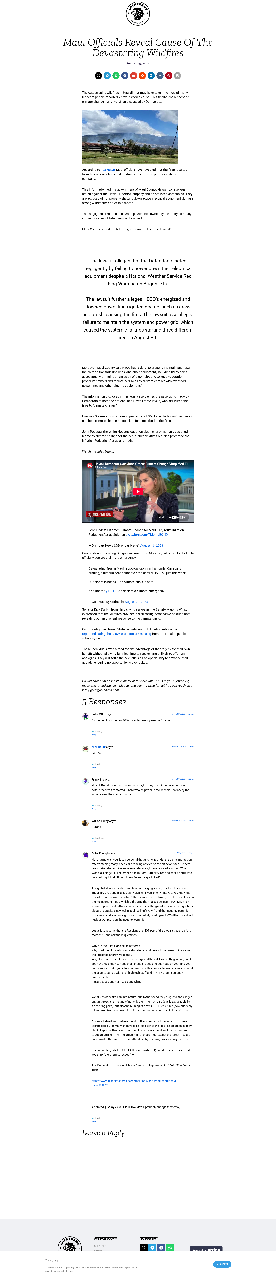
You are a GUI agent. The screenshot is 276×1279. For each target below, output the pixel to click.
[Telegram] (152, 1248)
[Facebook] (161, 1248)
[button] (98, 75)
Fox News (108, 170)
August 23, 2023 (136, 602)
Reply (94, 735)
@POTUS (112, 591)
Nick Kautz (99, 747)
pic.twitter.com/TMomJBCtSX (147, 535)
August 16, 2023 (151, 545)
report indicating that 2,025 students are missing (116, 634)
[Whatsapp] (170, 1248)
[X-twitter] (144, 1248)
